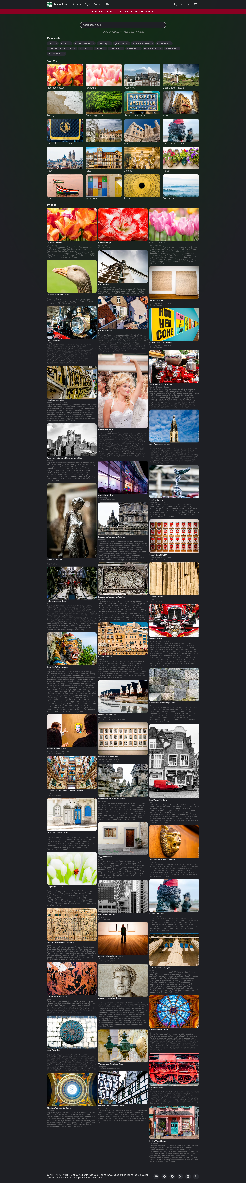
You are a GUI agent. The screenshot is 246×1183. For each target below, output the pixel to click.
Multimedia (172, 48)
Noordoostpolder (53, 245)
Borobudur (153, 705)
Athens (152, 600)
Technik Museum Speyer (159, 387)
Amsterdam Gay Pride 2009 (108, 432)
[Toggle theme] (182, 4)
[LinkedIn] (196, 1176)
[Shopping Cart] (195, 4)
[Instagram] (188, 1176)
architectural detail (84, 43)
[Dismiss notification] (199, 12)
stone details (164, 43)
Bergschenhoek (104, 717)
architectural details (143, 43)
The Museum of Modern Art (160, 303)
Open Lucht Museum (106, 287)
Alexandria (153, 1144)
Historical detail (57, 53)
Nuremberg (102, 498)
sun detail (85, 48)
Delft (100, 333)
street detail (133, 48)
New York (50, 461)
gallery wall (121, 43)
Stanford (50, 1111)
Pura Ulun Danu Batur (56, 670)
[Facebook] (172, 1176)
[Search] (175, 4)
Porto (49, 1053)
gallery (66, 43)
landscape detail (152, 48)
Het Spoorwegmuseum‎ (56, 343)
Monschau (102, 1109)
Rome (49, 793)
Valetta (101, 659)
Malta (49, 835)
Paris (151, 1032)
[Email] (156, 1176)
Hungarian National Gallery (62, 48)
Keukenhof (102, 245)
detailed (100, 48)
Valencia (152, 862)
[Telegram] (164, 1176)
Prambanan (103, 540)
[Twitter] (180, 1176)
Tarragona (102, 1067)
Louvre (49, 945)
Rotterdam (51, 297)
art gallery (104, 43)
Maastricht (51, 562)
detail (53, 43)
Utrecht (50, 889)
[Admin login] (188, 4)
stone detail (116, 48)
